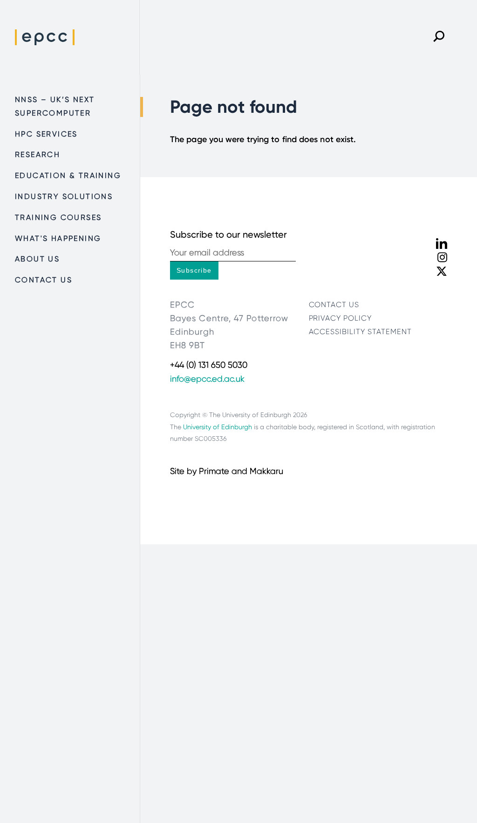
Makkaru (266, 471)
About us (37, 258)
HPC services (46, 134)
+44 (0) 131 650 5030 (208, 365)
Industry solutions (64, 196)
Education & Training (68, 175)
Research (37, 154)
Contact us (43, 279)
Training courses (58, 217)
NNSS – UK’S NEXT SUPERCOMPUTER (55, 106)
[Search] (438, 37)
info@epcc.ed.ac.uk (207, 379)
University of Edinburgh (217, 427)
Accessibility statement (360, 331)
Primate (214, 471)
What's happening (58, 238)
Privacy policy (340, 318)
